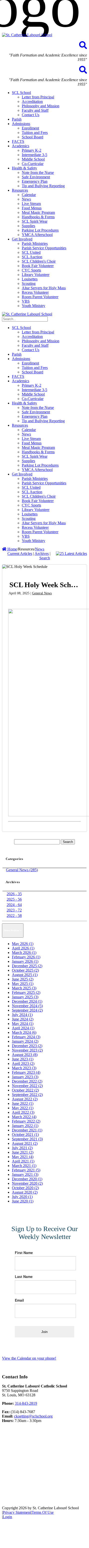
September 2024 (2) (27, 1010)
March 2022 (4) (24, 1117)
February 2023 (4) (26, 1072)
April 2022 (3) (23, 1112)
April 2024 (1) (23, 1028)
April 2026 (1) (23, 948)
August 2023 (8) (25, 1055)
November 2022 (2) (27, 1086)
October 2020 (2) (25, 1188)
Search (44, 558)
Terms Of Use (43, 1512)
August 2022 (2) (25, 1099)
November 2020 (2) (27, 1183)
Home (11, 549)
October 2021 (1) (25, 1134)
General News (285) (22, 870)
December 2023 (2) (27, 1046)
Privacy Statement (17, 1512)
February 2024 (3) (26, 1037)
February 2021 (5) (26, 1170)
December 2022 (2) (27, 1081)
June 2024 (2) (22, 1019)
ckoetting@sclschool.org (33, 1416)
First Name (24, 1252)
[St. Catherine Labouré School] (27, 35)
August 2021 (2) (25, 1143)
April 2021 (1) (23, 1161)
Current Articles (19, 553)
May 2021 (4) (22, 1157)
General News (42, 593)
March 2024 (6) (24, 1032)
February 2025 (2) (26, 992)
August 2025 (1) (25, 975)
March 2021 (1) (24, 1166)
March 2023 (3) (24, 1068)
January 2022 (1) (25, 1126)
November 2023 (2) (27, 1050)
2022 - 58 (14, 915)
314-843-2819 (26, 1403)
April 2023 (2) (23, 1063)
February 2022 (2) (26, 1121)
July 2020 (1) (22, 1197)
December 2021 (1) (27, 1130)
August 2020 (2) (25, 1192)
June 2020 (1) (22, 1201)
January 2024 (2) (25, 1041)
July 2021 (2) (22, 1148)
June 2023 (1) (22, 1059)
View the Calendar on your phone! (29, 1358)
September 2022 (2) (27, 1095)
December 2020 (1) (27, 1179)
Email (19, 1300)
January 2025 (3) (25, 997)
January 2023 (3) (25, 1077)
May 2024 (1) (22, 1023)
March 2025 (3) (24, 988)
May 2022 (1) (22, 1108)
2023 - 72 (14, 910)
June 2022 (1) (22, 1103)
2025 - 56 (14, 899)
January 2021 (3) (25, 1174)
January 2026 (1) (25, 961)
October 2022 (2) (25, 1090)
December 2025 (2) (27, 966)
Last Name (24, 1276)
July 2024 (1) (22, 1015)
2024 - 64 (14, 905)
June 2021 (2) (22, 1152)
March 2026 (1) (24, 952)
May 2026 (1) (22, 944)
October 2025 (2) (25, 970)
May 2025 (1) (22, 984)
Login (7, 1517)
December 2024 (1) (27, 1001)
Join (44, 1332)
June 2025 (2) (22, 979)
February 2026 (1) (26, 957)
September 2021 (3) (27, 1139)
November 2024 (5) (27, 1006)
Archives (42, 553)
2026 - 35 (14, 894)
